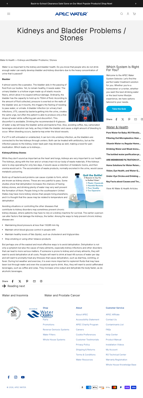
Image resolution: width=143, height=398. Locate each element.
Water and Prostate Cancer (62, 295)
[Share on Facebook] (12, 281)
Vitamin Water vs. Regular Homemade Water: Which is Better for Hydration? (123, 143)
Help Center (112, 334)
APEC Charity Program (87, 324)
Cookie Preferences (86, 334)
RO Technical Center (116, 354)
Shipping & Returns (85, 349)
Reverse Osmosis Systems (56, 329)
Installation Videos (115, 344)
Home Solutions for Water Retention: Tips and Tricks (123, 165)
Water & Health (7, 60)
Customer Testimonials (87, 339)
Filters (46, 314)
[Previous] (7, 3)
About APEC (82, 314)
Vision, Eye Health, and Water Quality (123, 170)
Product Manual (113, 339)
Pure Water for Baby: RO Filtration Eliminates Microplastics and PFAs (123, 132)
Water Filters (49, 334)
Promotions (48, 324)
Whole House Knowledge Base (121, 364)
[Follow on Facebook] (8, 377)
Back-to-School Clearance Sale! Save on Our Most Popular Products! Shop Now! (71, 3)
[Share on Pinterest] (27, 281)
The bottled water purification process (123, 154)
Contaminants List (115, 324)
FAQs (108, 329)
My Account (111, 349)
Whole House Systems (54, 339)
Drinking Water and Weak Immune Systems (123, 149)
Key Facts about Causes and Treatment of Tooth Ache (123, 181)
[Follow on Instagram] (16, 377)
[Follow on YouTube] (23, 377)
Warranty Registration (116, 359)
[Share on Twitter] (20, 281)
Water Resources (84, 359)
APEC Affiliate (113, 314)
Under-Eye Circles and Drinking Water (123, 176)
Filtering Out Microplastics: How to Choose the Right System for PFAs (123, 138)
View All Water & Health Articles (122, 188)
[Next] (135, 3)
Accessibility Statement (87, 319)
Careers (80, 329)
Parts (45, 319)
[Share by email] (34, 281)
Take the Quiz (119, 109)
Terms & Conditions (86, 354)
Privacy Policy (83, 344)
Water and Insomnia (15, 295)
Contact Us (111, 319)
